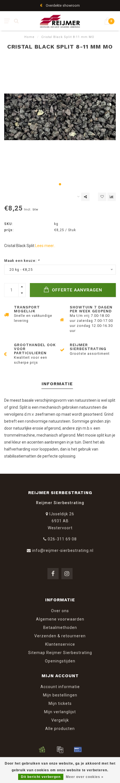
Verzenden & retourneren (60, 636)
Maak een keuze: (22, 260)
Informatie (57, 383)
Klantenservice (60, 644)
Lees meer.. (45, 245)
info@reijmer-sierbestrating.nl (62, 550)
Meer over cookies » (85, 777)
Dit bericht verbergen (41, 777)
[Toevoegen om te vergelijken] (111, 197)
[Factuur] (60, 749)
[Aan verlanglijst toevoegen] (102, 197)
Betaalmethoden (60, 627)
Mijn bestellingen (60, 695)
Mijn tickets (60, 703)
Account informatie (60, 686)
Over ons (60, 611)
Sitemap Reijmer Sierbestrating (60, 652)
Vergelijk (60, 720)
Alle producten (60, 728)
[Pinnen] (78, 749)
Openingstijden (60, 661)
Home (29, 37)
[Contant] (42, 749)
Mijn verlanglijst (60, 712)
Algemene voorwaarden (60, 619)
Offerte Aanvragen (76, 290)
